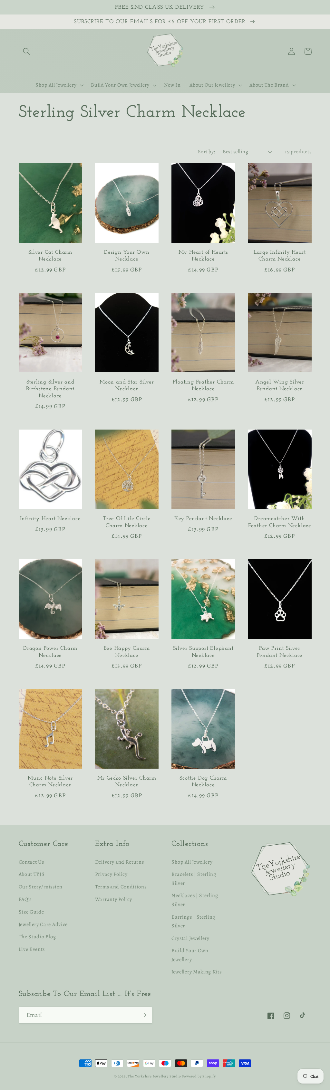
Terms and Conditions (121, 886)
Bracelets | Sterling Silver (193, 878)
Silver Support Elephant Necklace (203, 652)
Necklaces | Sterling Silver (194, 900)
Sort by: (206, 151)
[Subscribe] (143, 1015)
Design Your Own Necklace (127, 256)
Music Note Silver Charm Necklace (50, 781)
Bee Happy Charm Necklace (127, 652)
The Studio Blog (37, 936)
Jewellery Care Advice (43, 924)
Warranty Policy (113, 899)
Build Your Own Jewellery (190, 955)
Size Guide (31, 911)
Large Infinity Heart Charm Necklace (280, 256)
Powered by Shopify (199, 1076)
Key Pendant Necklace (203, 518)
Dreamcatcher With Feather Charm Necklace (279, 522)
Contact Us (31, 862)
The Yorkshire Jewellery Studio (154, 1076)
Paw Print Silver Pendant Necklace (280, 652)
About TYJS (32, 874)
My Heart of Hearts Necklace (203, 256)
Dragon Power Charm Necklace (50, 652)
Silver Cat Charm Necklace (50, 256)
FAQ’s (25, 899)
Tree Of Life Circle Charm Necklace (127, 522)
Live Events (32, 949)
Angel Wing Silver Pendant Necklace (279, 385)
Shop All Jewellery (191, 862)
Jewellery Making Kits (196, 971)
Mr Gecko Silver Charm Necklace (126, 781)
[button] (27, 51)
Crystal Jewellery (190, 938)
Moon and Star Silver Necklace (127, 385)
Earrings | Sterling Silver (193, 921)
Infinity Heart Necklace (50, 518)
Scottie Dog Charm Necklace (203, 781)
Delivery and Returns (119, 862)
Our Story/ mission (41, 886)
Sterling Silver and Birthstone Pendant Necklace (50, 389)
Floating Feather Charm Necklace (203, 385)
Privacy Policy (111, 874)
